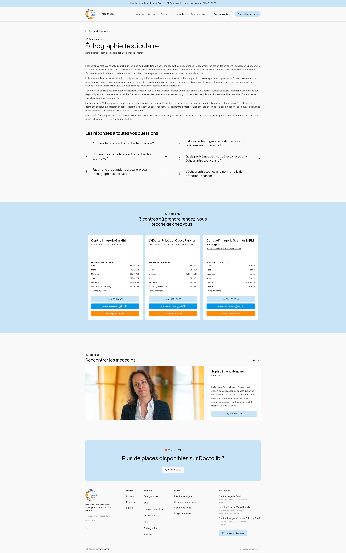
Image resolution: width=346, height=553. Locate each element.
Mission (130, 496)
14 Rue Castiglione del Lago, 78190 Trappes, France (172, 244)
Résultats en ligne (222, 14)
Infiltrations (149, 515)
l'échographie (241, 65)
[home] (90, 14)
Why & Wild (104, 549)
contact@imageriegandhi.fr (97, 516)
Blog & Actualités (182, 513)
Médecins (131, 502)
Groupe (129, 490)
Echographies (151, 496)
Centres (151, 14)
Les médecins (181, 14)
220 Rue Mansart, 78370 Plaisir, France (224, 248)
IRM (146, 521)
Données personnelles (185, 502)
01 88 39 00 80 (209, 3)
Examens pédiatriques (155, 509)
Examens (165, 14)
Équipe (129, 507)
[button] (152, 14)
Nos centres (224, 490)
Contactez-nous (198, 14)
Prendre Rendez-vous (248, 14)
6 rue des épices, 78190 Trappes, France (109, 244)
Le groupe (139, 14)
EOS (146, 502)
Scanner (148, 534)
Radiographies (151, 528)
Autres (177, 490)
